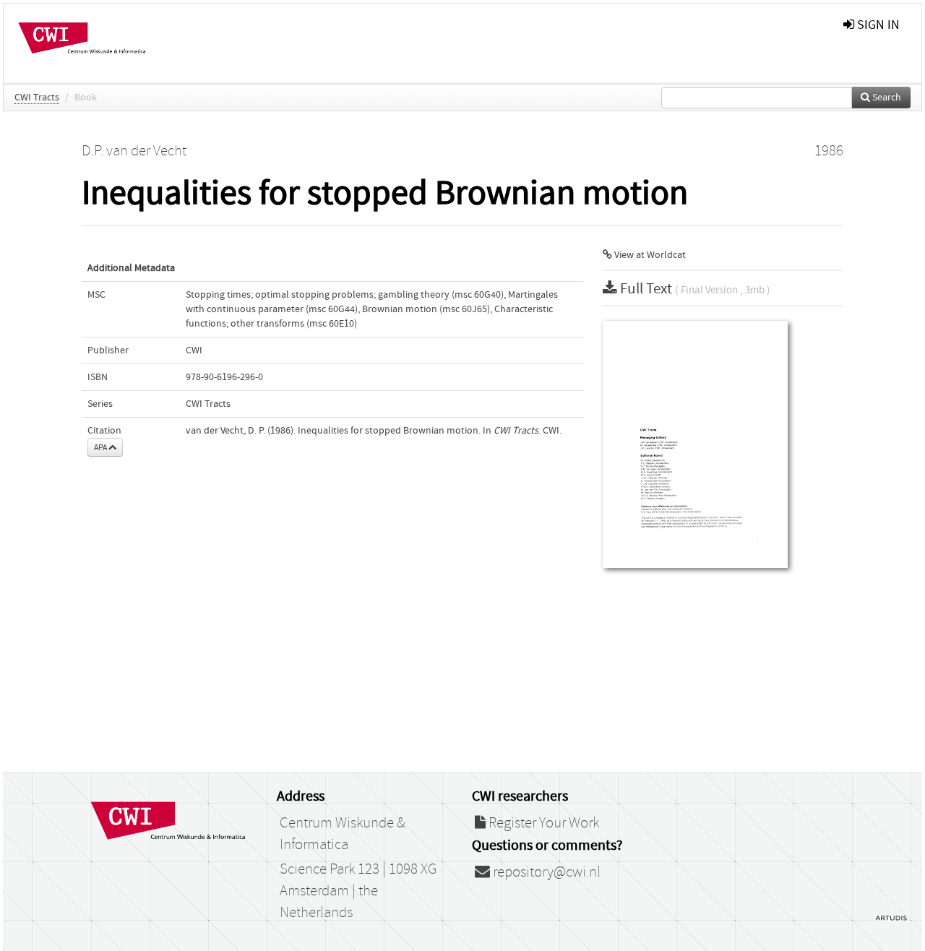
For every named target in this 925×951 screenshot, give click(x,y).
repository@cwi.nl (545, 872)
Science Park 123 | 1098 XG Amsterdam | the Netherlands (358, 891)
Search (885, 97)
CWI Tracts (36, 97)
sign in (877, 25)
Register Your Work (542, 823)
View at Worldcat (649, 255)
